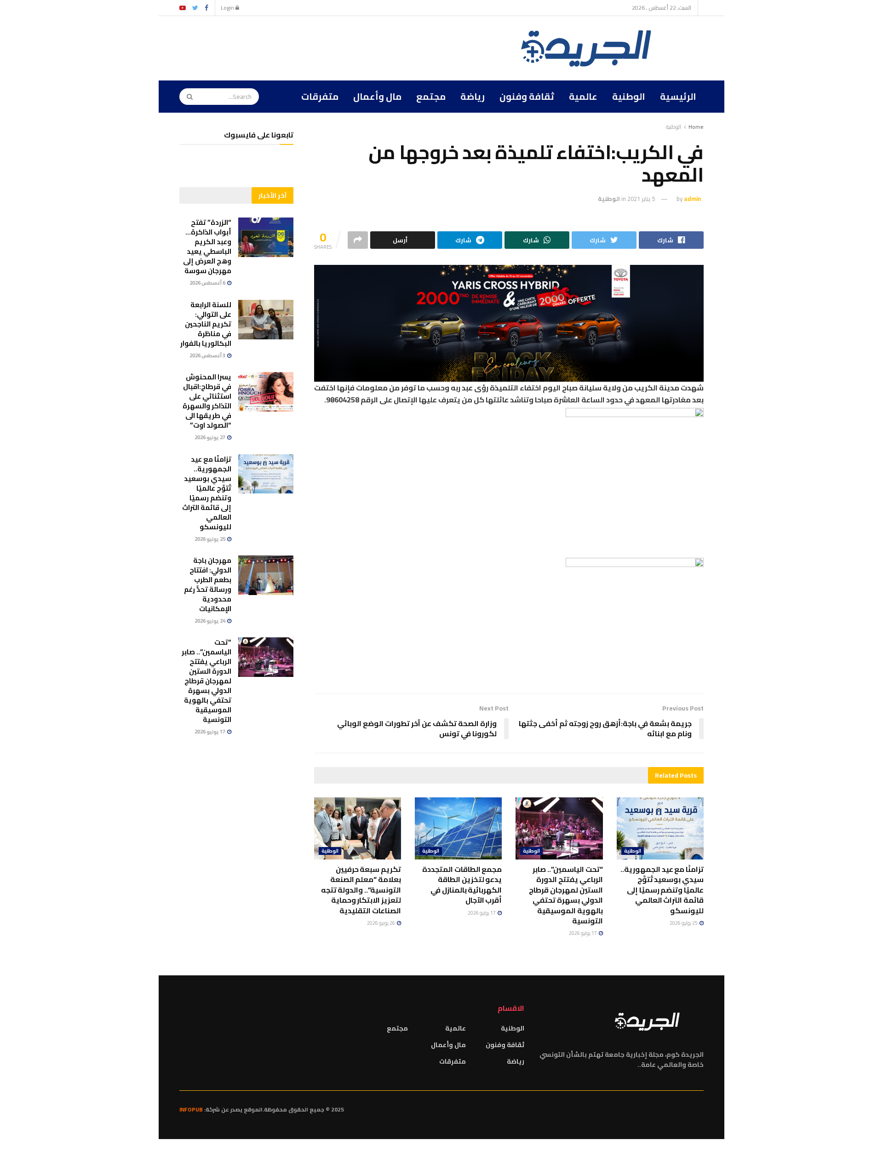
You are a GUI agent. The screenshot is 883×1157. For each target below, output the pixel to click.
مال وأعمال (377, 96)
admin (692, 198)
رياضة (472, 96)
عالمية (583, 96)
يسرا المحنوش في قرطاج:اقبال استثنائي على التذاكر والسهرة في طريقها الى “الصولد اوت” (207, 401)
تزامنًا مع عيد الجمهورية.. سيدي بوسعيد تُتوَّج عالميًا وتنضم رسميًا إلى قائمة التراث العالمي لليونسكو (662, 889)
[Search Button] (186, 96)
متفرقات (319, 96)
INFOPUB (191, 1109)
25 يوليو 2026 (684, 923)
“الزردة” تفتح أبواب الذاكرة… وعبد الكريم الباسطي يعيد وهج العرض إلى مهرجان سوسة (207, 246)
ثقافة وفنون (526, 96)
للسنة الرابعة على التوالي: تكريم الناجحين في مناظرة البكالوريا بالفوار (205, 324)
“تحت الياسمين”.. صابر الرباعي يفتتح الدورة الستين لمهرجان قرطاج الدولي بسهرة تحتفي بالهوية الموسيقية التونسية (565, 895)
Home (696, 126)
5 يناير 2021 (641, 198)
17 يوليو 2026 (583, 933)
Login (228, 7)
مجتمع (431, 96)
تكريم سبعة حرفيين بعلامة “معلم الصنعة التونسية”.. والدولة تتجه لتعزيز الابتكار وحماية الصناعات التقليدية (361, 889)
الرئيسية (678, 96)
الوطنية (628, 96)
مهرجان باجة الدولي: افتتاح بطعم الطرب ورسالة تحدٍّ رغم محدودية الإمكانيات (207, 584)
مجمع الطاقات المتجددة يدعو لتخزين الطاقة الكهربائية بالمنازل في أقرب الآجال (462, 884)
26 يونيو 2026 (381, 923)
